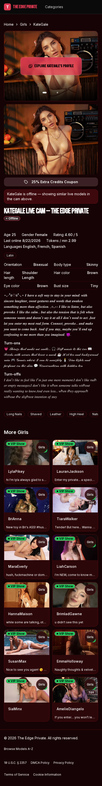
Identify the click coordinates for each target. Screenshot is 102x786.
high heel (77, 414)
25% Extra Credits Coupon (57, 183)
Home (9, 24)
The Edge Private (21, 6)
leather (55, 414)
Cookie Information (47, 774)
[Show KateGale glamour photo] (57, 92)
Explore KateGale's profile (55, 67)
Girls (23, 24)
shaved (36, 414)
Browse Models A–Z (18, 749)
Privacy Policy (63, 763)
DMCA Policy (40, 763)
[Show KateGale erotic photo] (44, 92)
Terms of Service (16, 774)
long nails (14, 414)
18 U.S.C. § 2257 (15, 763)
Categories (54, 7)
